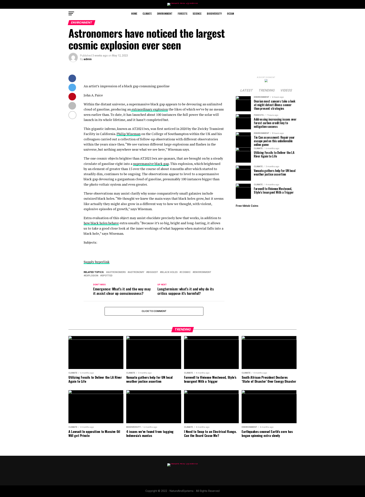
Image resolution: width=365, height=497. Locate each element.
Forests (182, 13)
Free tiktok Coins (247, 206)
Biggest (153, 272)
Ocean (230, 13)
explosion (91, 275)
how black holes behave (101, 223)
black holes (169, 272)
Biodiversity (214, 13)
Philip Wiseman (128, 134)
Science (197, 13)
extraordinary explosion (149, 109)
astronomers (117, 272)
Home (134, 13)
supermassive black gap (151, 163)
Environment (164, 13)
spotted (107, 275)
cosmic (186, 272)
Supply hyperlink (97, 262)
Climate (147, 13)
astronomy (136, 272)
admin (88, 59)
